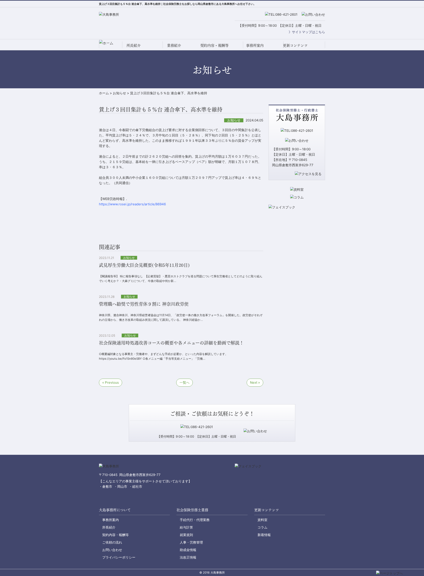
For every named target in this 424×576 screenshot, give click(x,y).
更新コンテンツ (295, 45)
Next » (255, 382)
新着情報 (264, 535)
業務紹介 (174, 45)
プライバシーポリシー (118, 557)
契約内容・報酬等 (214, 45)
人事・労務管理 (191, 542)
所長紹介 (134, 45)
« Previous (110, 382)
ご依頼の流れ (112, 542)
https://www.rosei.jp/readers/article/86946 (132, 204)
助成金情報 (188, 550)
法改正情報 (188, 557)
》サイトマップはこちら (307, 32)
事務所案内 (255, 45)
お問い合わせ (112, 550)
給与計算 (186, 527)
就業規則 (186, 535)
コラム (262, 527)
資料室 (262, 520)
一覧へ (184, 382)
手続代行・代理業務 (195, 520)
